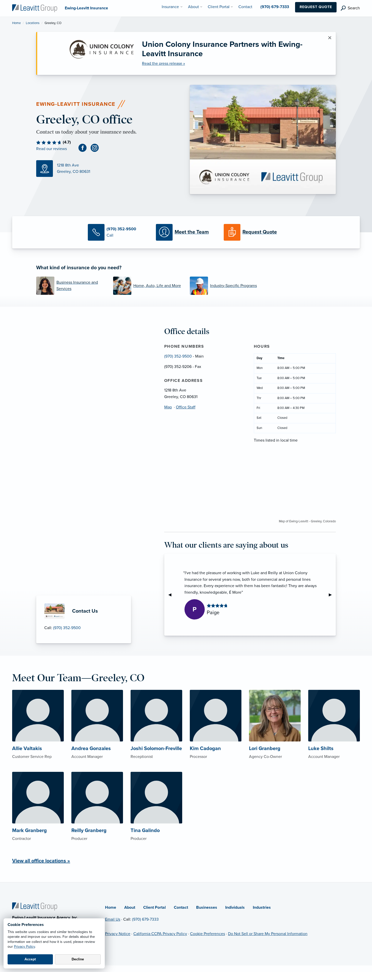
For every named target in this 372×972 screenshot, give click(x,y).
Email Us (112, 919)
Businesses (206, 907)
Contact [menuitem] (245, 6)
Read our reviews (51, 148)
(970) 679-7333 (145, 919)
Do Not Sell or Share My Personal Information (267, 933)
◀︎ (171, 594)
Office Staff (185, 407)
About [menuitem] (193, 6)
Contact (181, 907)
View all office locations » (41, 861)
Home (16, 23)
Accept (30, 959)
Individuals (235, 907)
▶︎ (332, 594)
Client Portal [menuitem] (219, 6)
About (129, 907)
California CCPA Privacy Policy (160, 933)
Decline (78, 959)
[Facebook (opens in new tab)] (84, 147)
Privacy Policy (24, 946)
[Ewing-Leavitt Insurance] (34, 7)
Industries (262, 907)
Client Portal (154, 907)
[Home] (34, 906)
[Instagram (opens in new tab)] (97, 147)
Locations (32, 23)
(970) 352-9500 (67, 627)
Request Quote (316, 7)
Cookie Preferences (207, 933)
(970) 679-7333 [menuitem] (274, 6)
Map (168, 407)
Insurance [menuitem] (170, 6)
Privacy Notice (117, 933)
